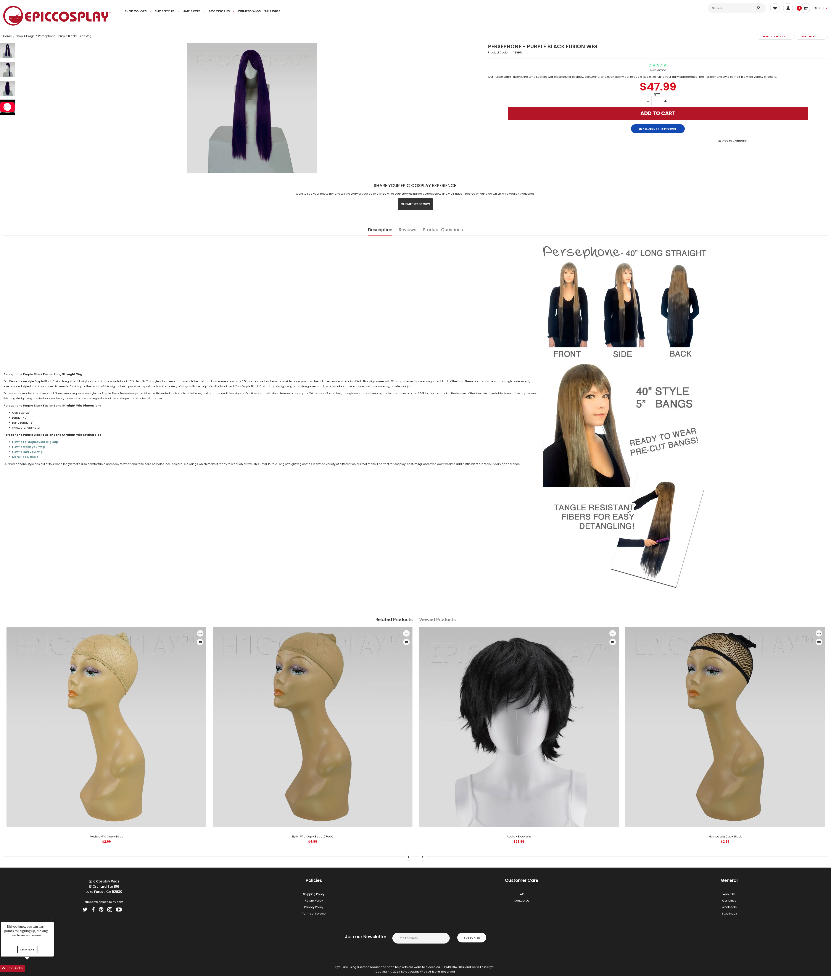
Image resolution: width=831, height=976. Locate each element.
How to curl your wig (27, 452)
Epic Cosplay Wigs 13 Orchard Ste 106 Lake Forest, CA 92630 (104, 886)
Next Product (811, 36)
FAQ (521, 894)
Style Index (729, 913)
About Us (729, 894)
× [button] (52, 919)
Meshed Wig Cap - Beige (106, 836)
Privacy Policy (313, 907)
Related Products (394, 619)
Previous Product (775, 36)
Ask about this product (659, 125)
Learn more (27, 949)
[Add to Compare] (200, 642)
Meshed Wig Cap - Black (725, 836)
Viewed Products (437, 619)
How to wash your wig (28, 447)
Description (380, 230)
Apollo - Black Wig (519, 836)
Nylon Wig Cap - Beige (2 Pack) (312, 836)
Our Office (729, 901)
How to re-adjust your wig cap (35, 442)
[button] (32, 968)
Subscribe (472, 938)
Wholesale (729, 907)
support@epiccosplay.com (104, 902)
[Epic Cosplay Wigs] (57, 25)
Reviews (407, 230)
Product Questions (443, 230)
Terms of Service (314, 913)
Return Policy (314, 901)
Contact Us (521, 901)
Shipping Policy (313, 894)
